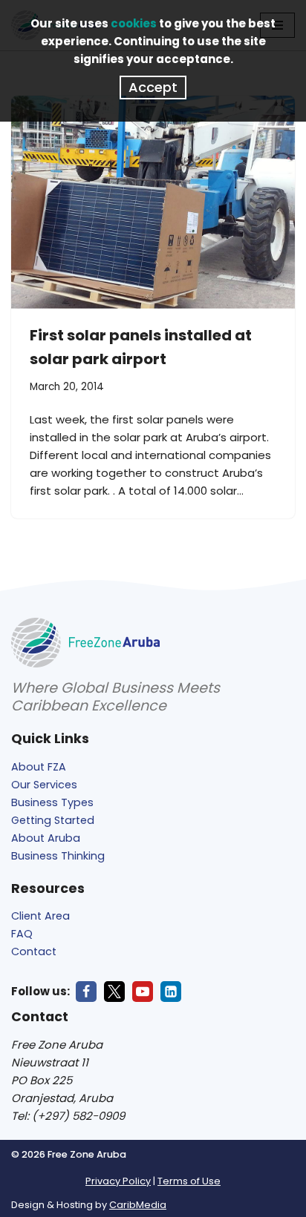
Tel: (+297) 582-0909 (68, 1116)
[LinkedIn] (170, 991)
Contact (33, 951)
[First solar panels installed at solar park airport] (153, 202)
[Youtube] (142, 991)
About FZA (38, 766)
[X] (114, 991)
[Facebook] (86, 991)
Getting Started (52, 820)
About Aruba (45, 838)
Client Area (40, 915)
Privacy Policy (118, 1181)
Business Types (52, 802)
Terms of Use (189, 1181)
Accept (153, 87)
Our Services (44, 784)
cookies (134, 23)
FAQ (22, 933)
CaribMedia (137, 1204)
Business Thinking (58, 855)
